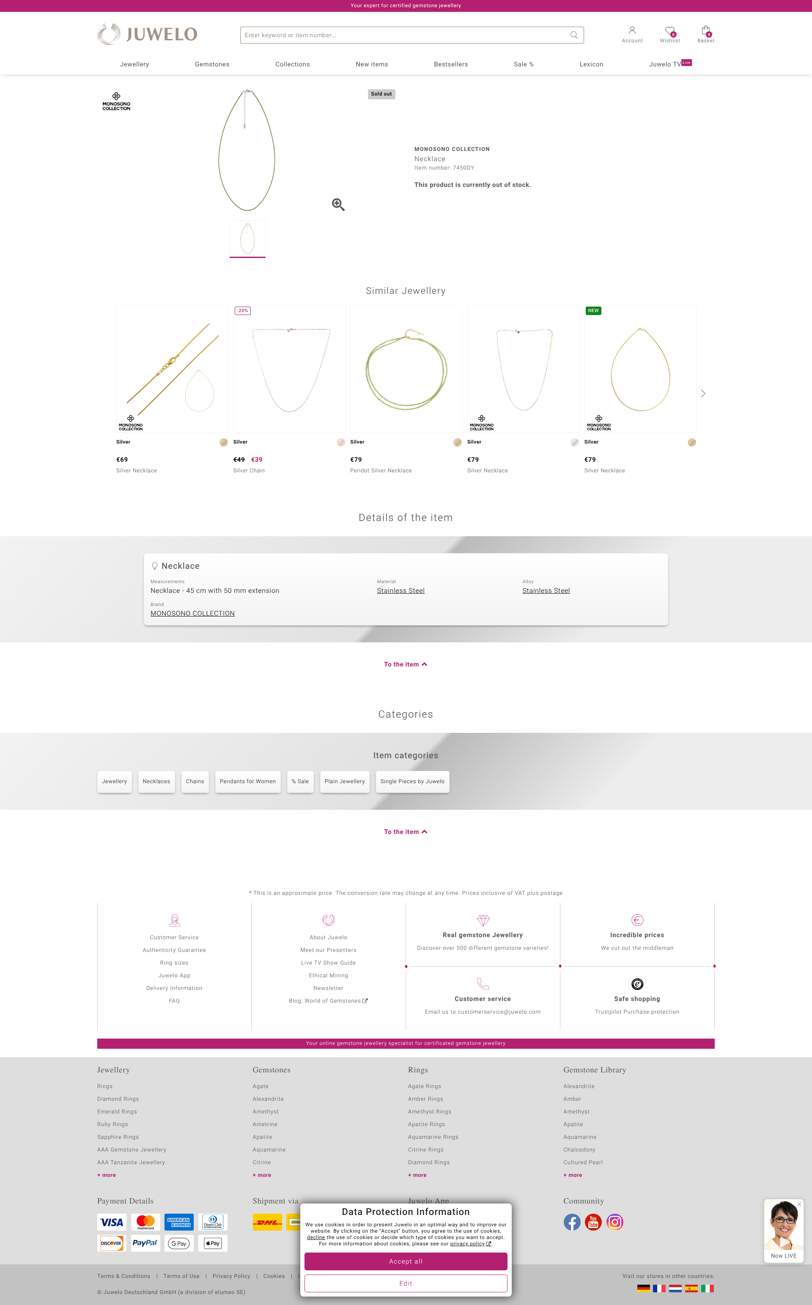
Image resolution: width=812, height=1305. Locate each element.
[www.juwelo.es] (691, 1288)
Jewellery (134, 64)
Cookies (274, 1276)
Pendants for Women (248, 782)
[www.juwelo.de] (643, 1288)
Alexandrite (268, 1099)
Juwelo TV (670, 64)
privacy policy (467, 1244)
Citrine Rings (426, 1150)
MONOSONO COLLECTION (193, 614)
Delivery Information (174, 988)
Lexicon (592, 64)
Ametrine (265, 1125)
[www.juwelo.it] (707, 1288)
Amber (573, 1099)
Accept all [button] (406, 1262)
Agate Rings (425, 1087)
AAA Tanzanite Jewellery (131, 1163)
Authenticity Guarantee (174, 950)
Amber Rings (426, 1099)
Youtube (593, 1222)
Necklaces (156, 782)
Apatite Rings (426, 1125)
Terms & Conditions (124, 1276)
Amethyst (266, 1112)
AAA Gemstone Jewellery (132, 1150)
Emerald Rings (117, 1112)
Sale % (524, 64)
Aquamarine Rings (433, 1137)
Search (576, 35)
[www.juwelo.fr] (659, 1288)
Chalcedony (580, 1150)
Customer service (483, 999)
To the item (401, 664)
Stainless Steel (401, 591)
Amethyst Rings (430, 1112)
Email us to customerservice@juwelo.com (483, 1012)
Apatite (263, 1137)
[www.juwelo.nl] (675, 1288)
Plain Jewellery (345, 782)
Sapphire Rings (118, 1137)
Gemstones (212, 64)
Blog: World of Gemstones (325, 1001)
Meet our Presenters (328, 950)
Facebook (572, 1222)
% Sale (300, 782)
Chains (195, 782)
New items (372, 64)
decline (316, 1238)
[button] (633, 35)
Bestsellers (451, 64)
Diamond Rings (118, 1099)
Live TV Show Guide (328, 963)
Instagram (614, 1222)
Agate (261, 1087)
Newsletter (329, 988)
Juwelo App (174, 976)
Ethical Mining (328, 976)
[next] (702, 393)
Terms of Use (182, 1276)
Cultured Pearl (583, 1163)
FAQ (174, 1001)
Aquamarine (269, 1150)
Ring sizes (174, 963)
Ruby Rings (112, 1125)
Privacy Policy (231, 1276)
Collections (292, 64)
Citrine (262, 1163)
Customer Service (174, 938)
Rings (105, 1087)
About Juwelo (328, 938)
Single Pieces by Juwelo (413, 782)
